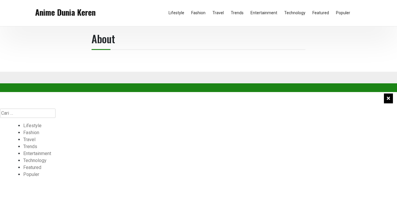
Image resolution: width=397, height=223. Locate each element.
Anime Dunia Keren (65, 12)
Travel (218, 12)
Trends (237, 12)
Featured (320, 12)
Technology (294, 12)
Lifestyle (176, 12)
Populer (343, 12)
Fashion (198, 12)
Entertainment (264, 12)
